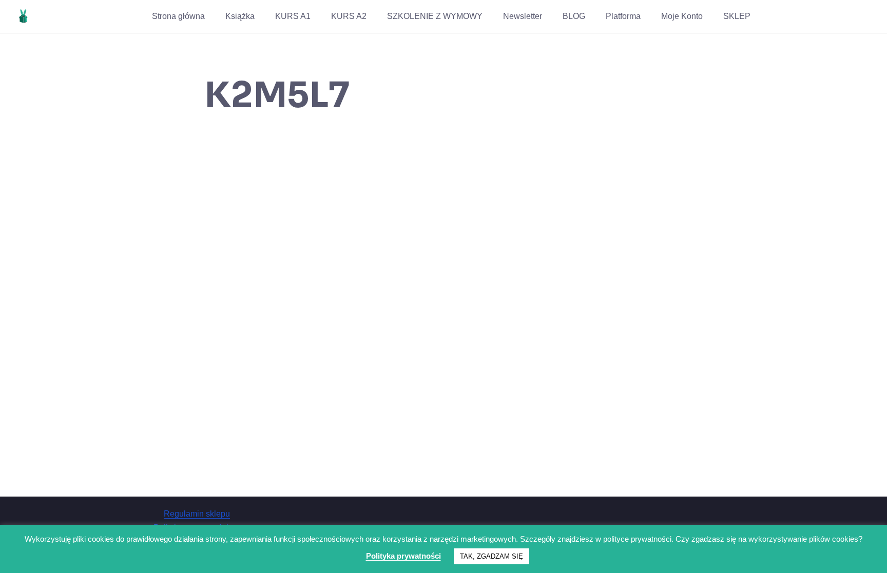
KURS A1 (293, 16)
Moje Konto (682, 16)
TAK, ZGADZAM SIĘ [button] (491, 556)
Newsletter (522, 16)
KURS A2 (349, 16)
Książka (240, 16)
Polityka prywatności (403, 555)
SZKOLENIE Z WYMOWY (435, 16)
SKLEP (736, 16)
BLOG (574, 16)
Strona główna (178, 16)
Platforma (623, 16)
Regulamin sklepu (197, 513)
